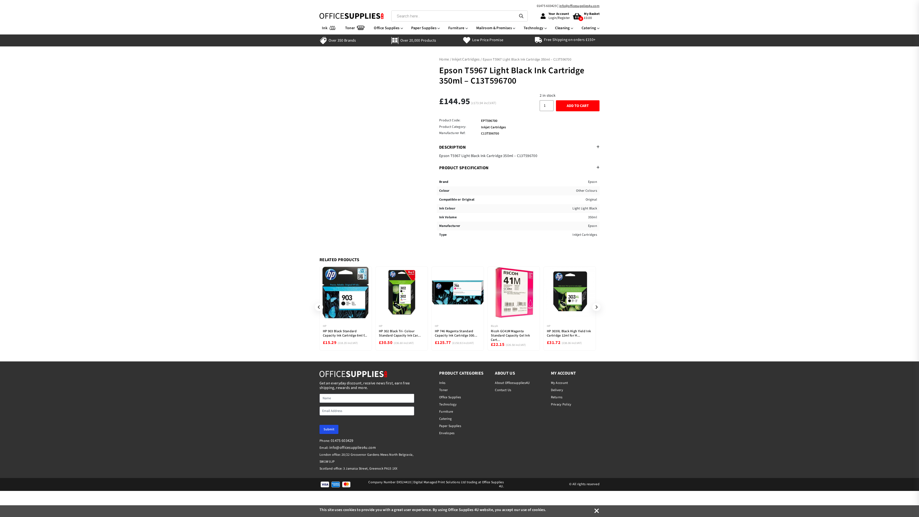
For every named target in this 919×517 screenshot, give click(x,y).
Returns (557, 397)
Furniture (456, 28)
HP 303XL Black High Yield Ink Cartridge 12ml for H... (569, 333)
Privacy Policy (561, 404)
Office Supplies (386, 28)
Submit (329, 429)
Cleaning (562, 28)
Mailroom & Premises (494, 28)
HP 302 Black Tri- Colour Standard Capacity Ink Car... (400, 333)
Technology (533, 28)
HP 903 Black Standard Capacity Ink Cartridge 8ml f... (345, 333)
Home (444, 59)
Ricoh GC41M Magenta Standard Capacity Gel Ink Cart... (510, 335)
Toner (350, 28)
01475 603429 (547, 6)
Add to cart (578, 105)
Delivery (557, 390)
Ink (324, 28)
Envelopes (447, 433)
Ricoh (494, 326)
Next (594, 307)
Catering (589, 28)
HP (324, 326)
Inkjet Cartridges (466, 59)
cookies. (539, 509)
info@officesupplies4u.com (579, 6)
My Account (559, 383)
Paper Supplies (423, 28)
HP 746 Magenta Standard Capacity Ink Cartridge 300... (456, 333)
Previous (317, 307)
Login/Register (559, 18)
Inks (442, 383)
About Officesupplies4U (512, 383)
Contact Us (503, 390)
